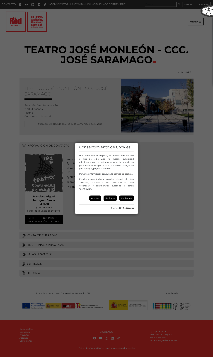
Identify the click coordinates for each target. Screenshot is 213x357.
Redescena (128, 208)
